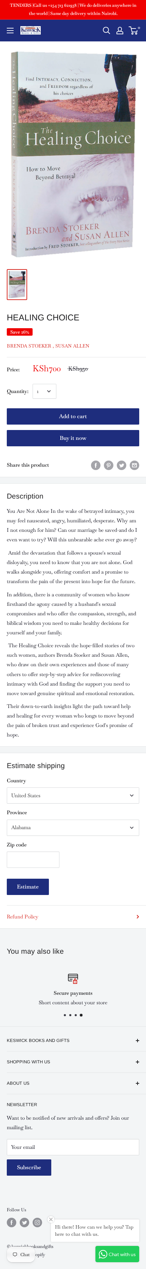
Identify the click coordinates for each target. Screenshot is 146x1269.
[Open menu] (10, 30)
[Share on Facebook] (96, 465)
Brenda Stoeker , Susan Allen (48, 346)
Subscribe (29, 1167)
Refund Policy (22, 916)
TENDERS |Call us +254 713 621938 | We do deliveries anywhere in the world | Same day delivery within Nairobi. (73, 9)
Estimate (28, 886)
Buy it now (73, 438)
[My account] (119, 30)
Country (16, 780)
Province (17, 812)
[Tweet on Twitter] (121, 465)
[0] (133, 30)
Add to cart (73, 416)
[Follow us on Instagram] (37, 1222)
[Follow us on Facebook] (11, 1222)
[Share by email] (134, 465)
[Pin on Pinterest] (108, 465)
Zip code (16, 844)
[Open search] (106, 30)
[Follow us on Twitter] (24, 1222)
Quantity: (18, 391)
